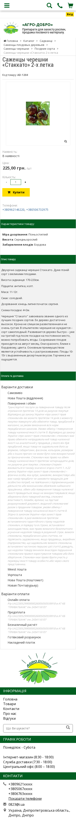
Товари (9, 704)
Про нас (9, 713)
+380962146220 (13, 210)
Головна (10, 699)
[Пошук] (68, 727)
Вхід (70, 14)
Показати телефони (25, 798)
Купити (17, 192)
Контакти (11, 708)
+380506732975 (37, 210)
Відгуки (9, 718)
